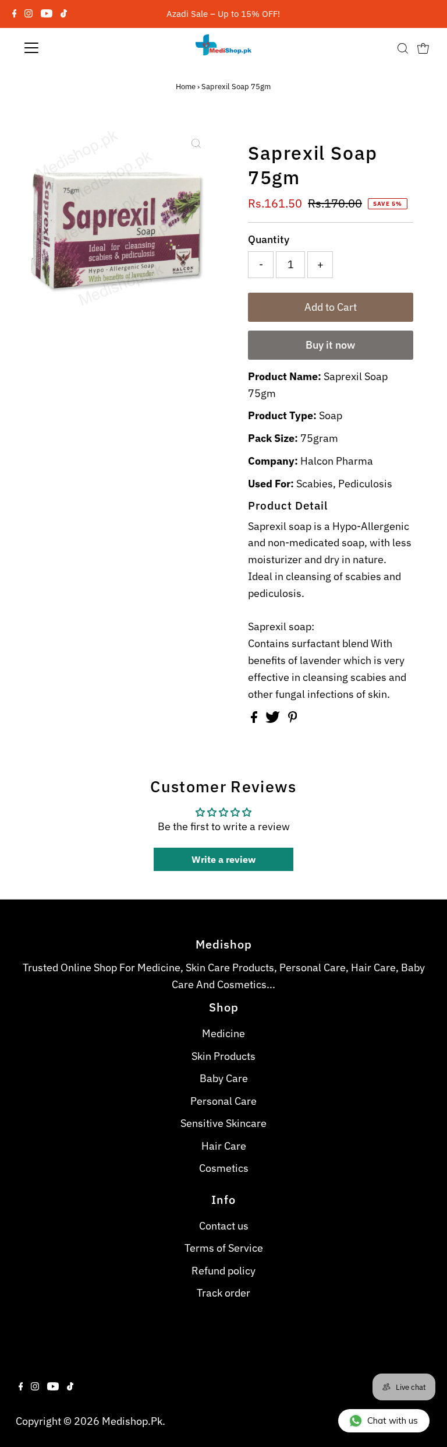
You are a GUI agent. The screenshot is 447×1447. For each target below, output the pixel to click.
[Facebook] (14, 14)
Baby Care (224, 1078)
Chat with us (392, 1420)
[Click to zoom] (196, 143)
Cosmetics (224, 1168)
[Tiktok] (64, 14)
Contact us (224, 1225)
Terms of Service (224, 1248)
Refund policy (223, 1270)
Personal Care (223, 1101)
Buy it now (330, 345)
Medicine (223, 1033)
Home (186, 87)
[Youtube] (46, 14)
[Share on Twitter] (273, 719)
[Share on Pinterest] (292, 719)
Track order (223, 1293)
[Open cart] (423, 48)
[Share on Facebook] (255, 719)
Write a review (223, 859)
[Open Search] (402, 47)
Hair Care (223, 1146)
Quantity (268, 239)
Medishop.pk (132, 1421)
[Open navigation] (66, 47)
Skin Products (223, 1056)
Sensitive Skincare (223, 1123)
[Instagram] (29, 14)
